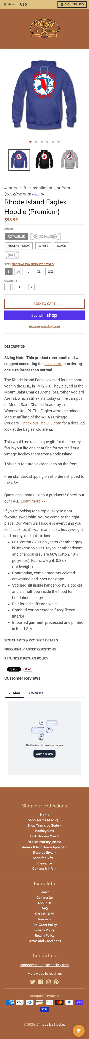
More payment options (44, 326)
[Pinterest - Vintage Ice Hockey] (56, 981)
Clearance (44, 863)
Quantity (10, 280)
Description (14, 346)
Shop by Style (43, 852)
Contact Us (45, 898)
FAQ (44, 908)
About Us (44, 903)
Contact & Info (43, 869)
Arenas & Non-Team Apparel (43, 847)
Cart (74, 4)
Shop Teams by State (43, 825)
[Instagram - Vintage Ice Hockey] (48, 981)
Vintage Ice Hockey (51, 1024)
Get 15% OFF (44, 914)
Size (29, 264)
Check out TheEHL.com (41, 423)
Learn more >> (33, 501)
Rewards (44, 919)
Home (44, 815)
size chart (53, 363)
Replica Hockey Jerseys (45, 842)
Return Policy (44, 935)
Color (8, 229)
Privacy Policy (44, 930)
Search (44, 892)
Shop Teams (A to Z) (43, 820)
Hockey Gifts (44, 831)
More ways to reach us (44, 973)
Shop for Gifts (43, 858)
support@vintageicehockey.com (44, 965)
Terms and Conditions (44, 941)
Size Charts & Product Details (33, 264)
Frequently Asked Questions (30, 649)
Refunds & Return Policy (26, 658)
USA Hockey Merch (44, 836)
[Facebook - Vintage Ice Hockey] (40, 981)
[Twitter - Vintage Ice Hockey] (32, 981)
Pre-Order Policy (44, 925)
